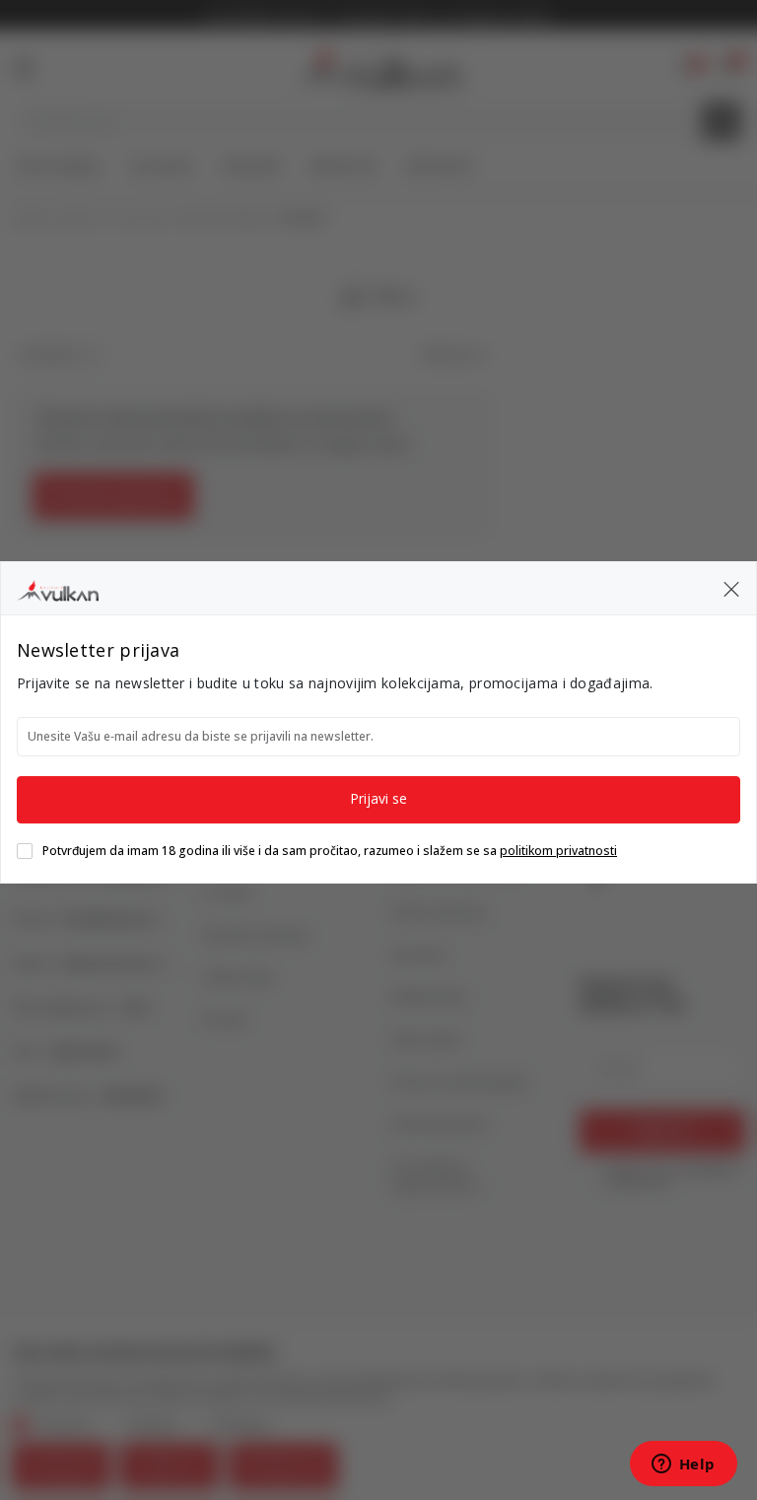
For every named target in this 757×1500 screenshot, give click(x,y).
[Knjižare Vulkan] (58, 588)
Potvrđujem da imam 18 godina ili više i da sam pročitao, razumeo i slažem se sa (329, 851)
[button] (731, 589)
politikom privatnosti (558, 850)
